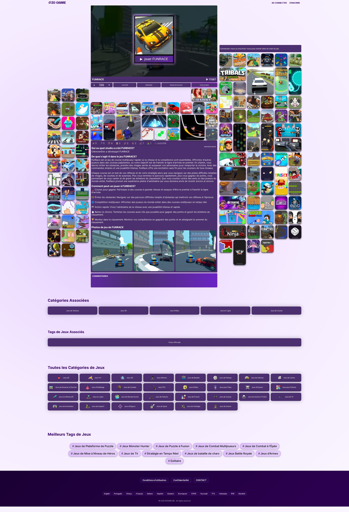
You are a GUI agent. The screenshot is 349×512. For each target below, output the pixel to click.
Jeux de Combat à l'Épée (260, 446)
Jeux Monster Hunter (135, 446)
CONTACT (201, 480)
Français (139, 494)
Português (118, 494)
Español (160, 494)
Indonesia (223, 494)
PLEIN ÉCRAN (204, 85)
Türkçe (129, 494)
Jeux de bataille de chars (202, 453)
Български (182, 494)
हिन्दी (232, 494)
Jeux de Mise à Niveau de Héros (93, 453)
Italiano (150, 494)
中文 (213, 494)
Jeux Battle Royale (239, 453)
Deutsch (170, 494)
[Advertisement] (68, 46)
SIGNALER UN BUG (176, 85)
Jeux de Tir (129, 453)
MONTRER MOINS (210, 146)
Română (242, 494)
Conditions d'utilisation (154, 480)
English (107, 494)
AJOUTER (125, 85)
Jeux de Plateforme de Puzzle (92, 446)
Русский (204, 494)
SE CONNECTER (279, 3)
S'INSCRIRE (294, 3)
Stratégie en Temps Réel (161, 453)
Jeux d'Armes (268, 453)
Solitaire (174, 461)
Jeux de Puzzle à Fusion (172, 446)
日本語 (193, 494)
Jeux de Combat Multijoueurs (216, 446)
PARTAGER (148, 85)
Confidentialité (181, 480)
